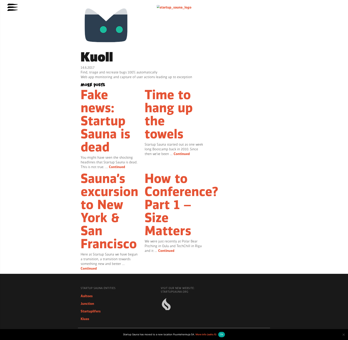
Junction (87, 303)
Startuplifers (91, 311)
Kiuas (85, 319)
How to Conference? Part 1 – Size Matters (181, 205)
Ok (221, 334)
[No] (343, 334)
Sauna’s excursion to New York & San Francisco (109, 211)
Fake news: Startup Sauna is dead (105, 121)
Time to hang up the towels (169, 114)
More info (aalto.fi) (206, 334)
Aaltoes (87, 296)
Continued (117, 167)
